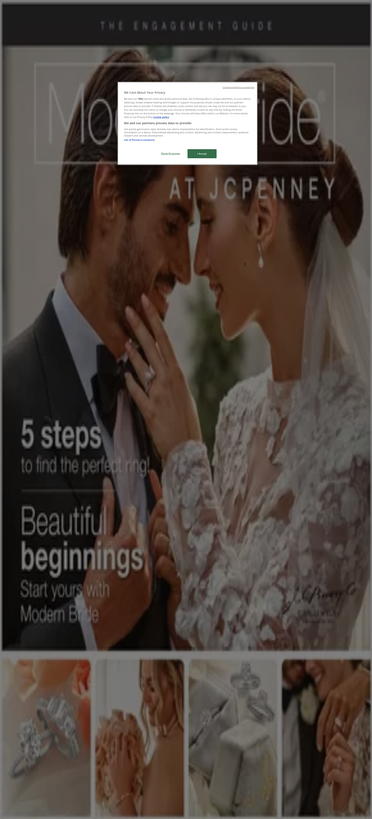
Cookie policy (161, 117)
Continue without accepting (238, 87)
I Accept (202, 153)
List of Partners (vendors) (139, 139)
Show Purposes (170, 153)
